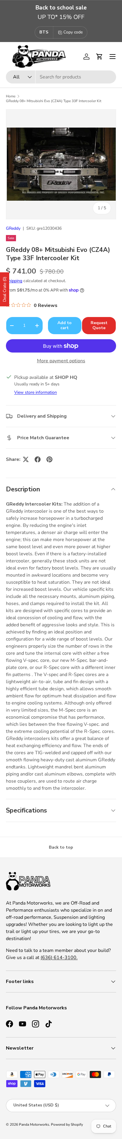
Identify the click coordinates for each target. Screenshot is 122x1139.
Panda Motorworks (34, 1124)
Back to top (61, 847)
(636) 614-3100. (59, 957)
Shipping (14, 281)
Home (10, 96)
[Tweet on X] (26, 459)
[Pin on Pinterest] (49, 459)
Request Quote (99, 325)
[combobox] (61, 76)
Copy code (73, 32)
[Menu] (112, 56)
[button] (99, 56)
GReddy (13, 228)
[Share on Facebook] (38, 459)
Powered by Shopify (67, 1124)
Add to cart (64, 325)
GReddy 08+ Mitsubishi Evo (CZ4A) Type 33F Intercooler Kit (53, 101)
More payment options (61, 361)
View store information (35, 392)
